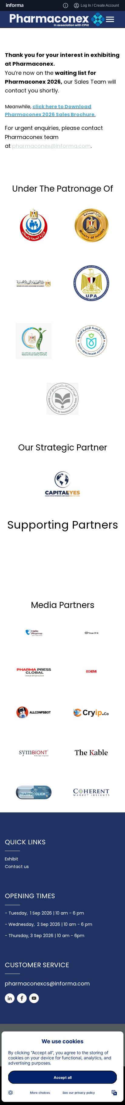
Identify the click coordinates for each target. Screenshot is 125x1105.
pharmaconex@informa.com (51, 146)
